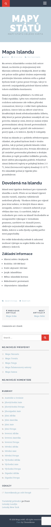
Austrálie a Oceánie (14, 398)
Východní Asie (11, 464)
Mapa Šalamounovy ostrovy (18, 367)
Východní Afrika (12, 460)
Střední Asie (10, 451)
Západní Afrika (12, 473)
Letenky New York (10, 507)
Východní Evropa (13, 469)
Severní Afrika (11, 433)
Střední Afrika (11, 446)
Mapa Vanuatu (12, 354)
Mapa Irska (12, 313)
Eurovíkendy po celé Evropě (18, 492)
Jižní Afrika (10, 415)
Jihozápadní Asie (13, 411)
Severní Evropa (11, 301)
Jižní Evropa (10, 429)
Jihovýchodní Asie (13, 402)
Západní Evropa (12, 477)
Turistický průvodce (11, 501)
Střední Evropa (12, 455)
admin (6, 57)
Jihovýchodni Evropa (14, 406)
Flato (18, 522)
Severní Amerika (13, 437)
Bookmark (26, 301)
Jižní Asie (9, 424)
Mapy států (25, 23)
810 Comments (33, 57)
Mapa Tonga (11, 363)
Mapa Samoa (11, 372)
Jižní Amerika (11, 420)
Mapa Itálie (39, 313)
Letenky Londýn (9, 504)
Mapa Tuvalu (11, 358)
